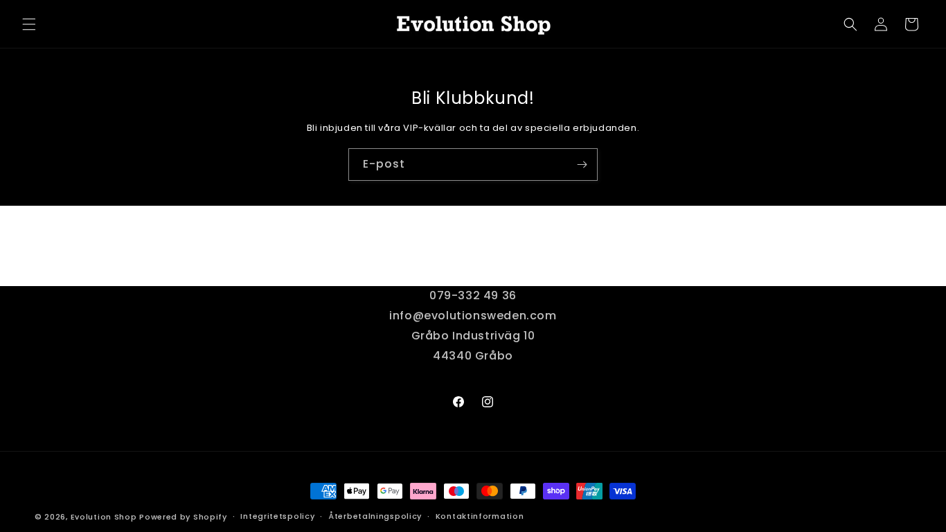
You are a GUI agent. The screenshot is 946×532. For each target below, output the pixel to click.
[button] (29, 24)
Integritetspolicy (277, 516)
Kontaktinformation (480, 516)
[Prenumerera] (581, 164)
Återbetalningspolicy (375, 516)
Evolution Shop (104, 516)
